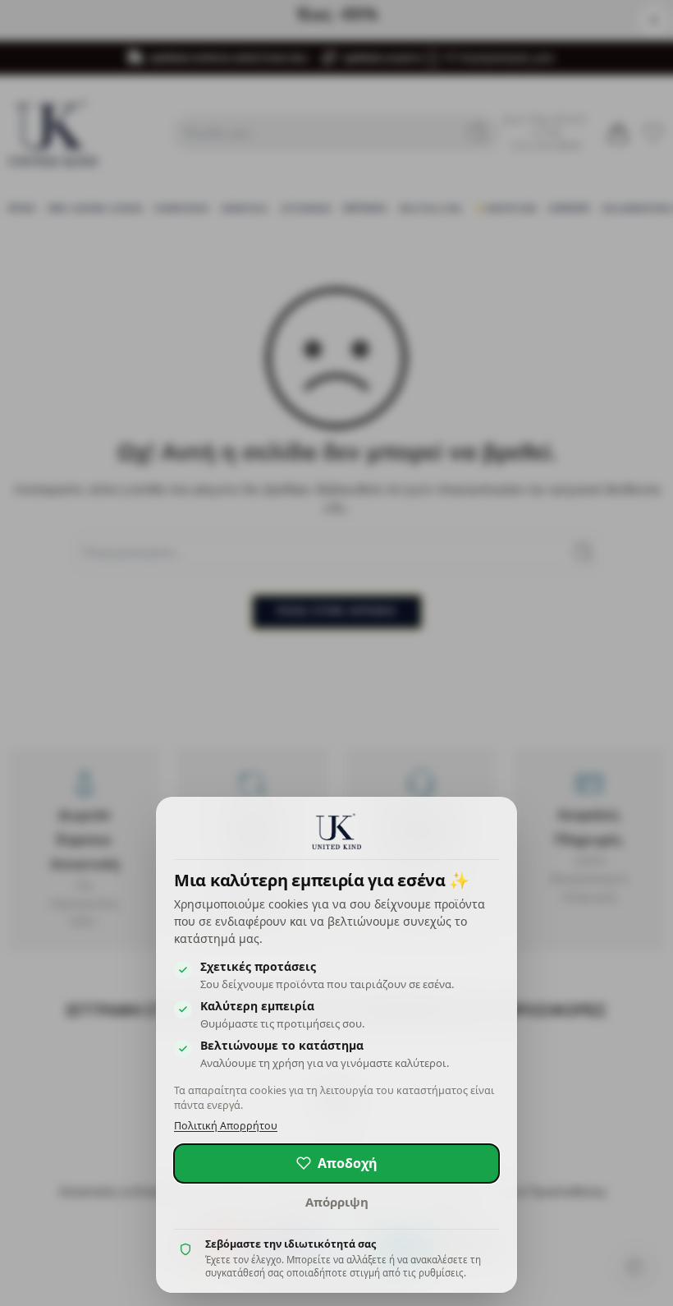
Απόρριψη (337, 1201)
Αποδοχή (348, 1163)
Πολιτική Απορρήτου (225, 1126)
